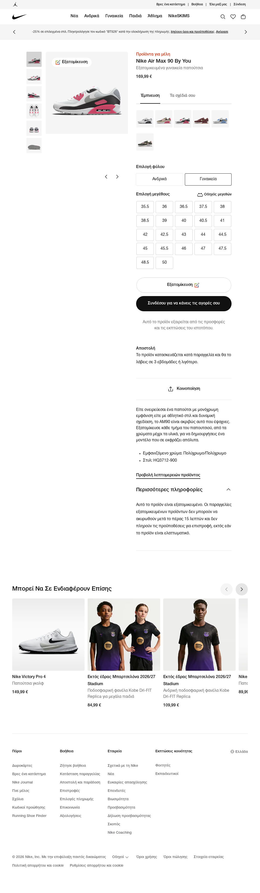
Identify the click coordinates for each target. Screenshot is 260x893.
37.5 (203, 207)
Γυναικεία (114, 16)
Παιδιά (135, 16)
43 (184, 235)
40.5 (203, 221)
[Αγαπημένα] (233, 16)
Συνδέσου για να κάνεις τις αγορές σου (184, 304)
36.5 (184, 207)
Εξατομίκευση (75, 62)
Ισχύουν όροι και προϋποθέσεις (193, 31)
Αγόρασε (222, 31)
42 (145, 235)
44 (203, 235)
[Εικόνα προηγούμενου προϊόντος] (106, 176)
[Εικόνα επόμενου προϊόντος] (117, 176)
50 (164, 263)
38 (222, 207)
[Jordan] (15, 5)
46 (184, 249)
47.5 (222, 249)
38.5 (145, 221)
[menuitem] (204, 5)
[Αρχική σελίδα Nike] (19, 16)
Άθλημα (155, 16)
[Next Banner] (246, 32)
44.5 (222, 235)
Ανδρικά (91, 16)
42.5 (164, 235)
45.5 (164, 249)
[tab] (152, 96)
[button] (34, 76)
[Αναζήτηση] (223, 16)
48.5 (145, 263)
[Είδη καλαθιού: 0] (243, 16)
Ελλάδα (241, 752)
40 (184, 221)
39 (164, 221)
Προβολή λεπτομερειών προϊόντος (168, 475)
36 (164, 207)
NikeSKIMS (178, 16)
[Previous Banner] (14, 32)
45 (145, 249)
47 (203, 249)
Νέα (74, 16)
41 (222, 221)
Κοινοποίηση (188, 389)
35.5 (145, 207)
